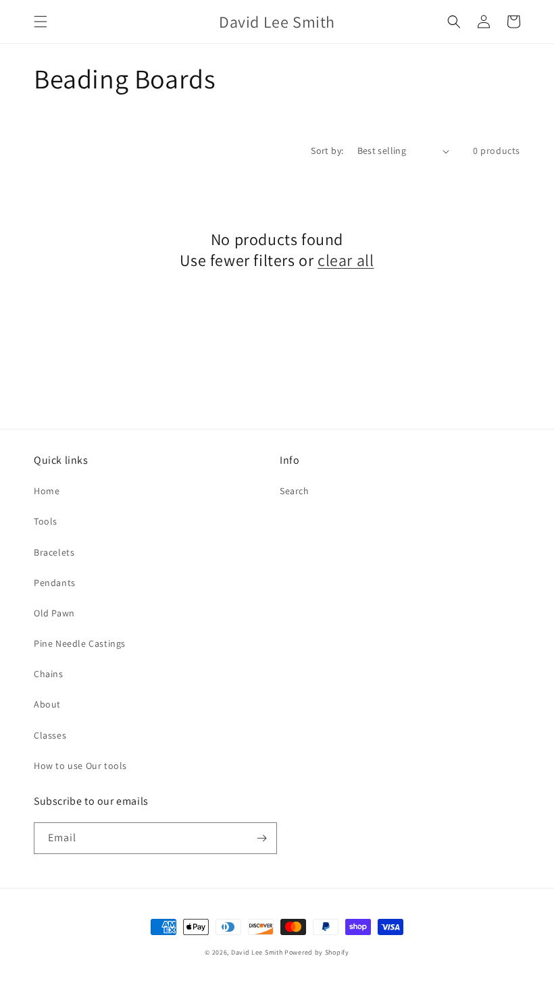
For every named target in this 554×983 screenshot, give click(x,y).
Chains (49, 674)
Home (46, 491)
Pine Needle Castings (80, 643)
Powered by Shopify (316, 952)
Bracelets (54, 552)
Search (294, 491)
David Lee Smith (257, 952)
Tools (45, 521)
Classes (50, 735)
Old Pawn (54, 613)
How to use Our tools (80, 766)
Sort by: (327, 150)
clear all (346, 260)
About (47, 704)
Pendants (55, 583)
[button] (40, 21)
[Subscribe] (261, 838)
